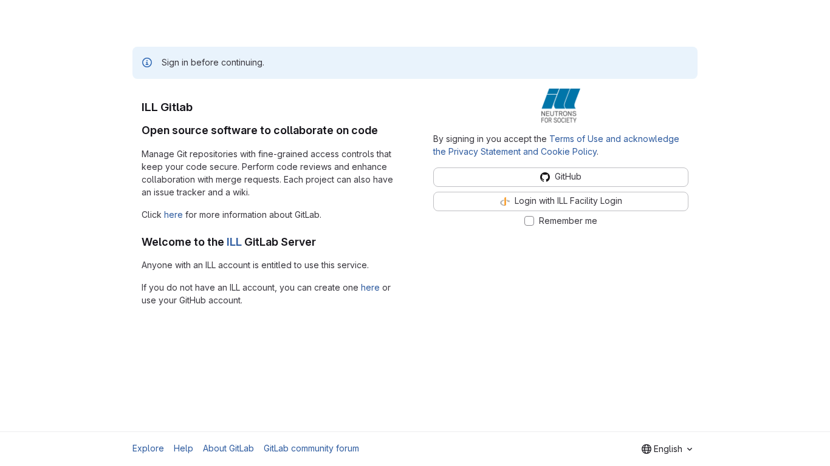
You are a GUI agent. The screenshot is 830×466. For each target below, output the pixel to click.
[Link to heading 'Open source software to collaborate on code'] (384, 130)
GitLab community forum (311, 448)
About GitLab (228, 448)
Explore (148, 448)
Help (183, 448)
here (173, 214)
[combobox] (667, 449)
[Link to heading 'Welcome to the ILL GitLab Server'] (322, 241)
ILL (234, 241)
